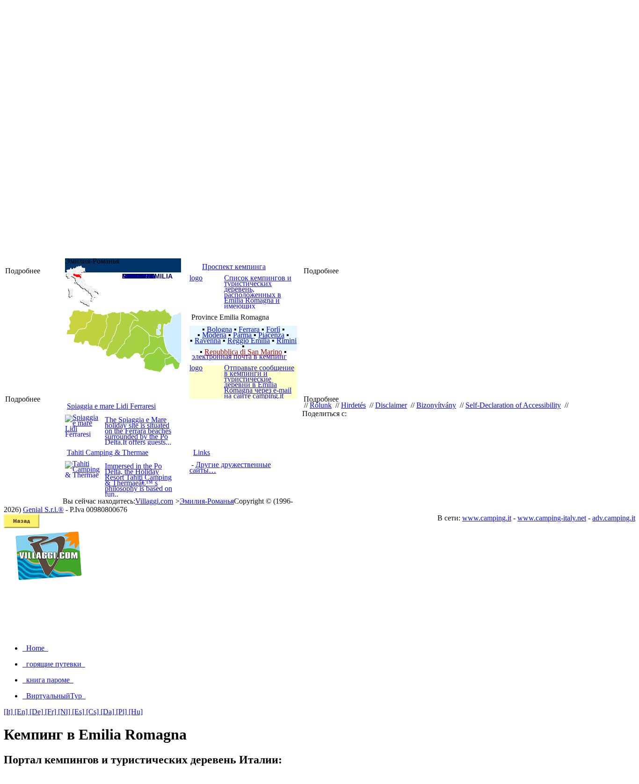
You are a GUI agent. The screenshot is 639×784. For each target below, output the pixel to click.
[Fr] (51, 712)
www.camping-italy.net (551, 518)
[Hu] (136, 712)
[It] (9, 712)
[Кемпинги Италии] (45, 590)
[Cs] (93, 712)
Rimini (286, 340)
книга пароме (47, 680)
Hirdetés (353, 405)
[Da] (108, 712)
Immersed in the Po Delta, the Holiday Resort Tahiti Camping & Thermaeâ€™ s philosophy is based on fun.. (138, 480)
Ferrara (249, 329)
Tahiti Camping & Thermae (107, 452)
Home (35, 648)
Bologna (219, 329)
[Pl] (122, 712)
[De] (37, 712)
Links (201, 452)
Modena (214, 335)
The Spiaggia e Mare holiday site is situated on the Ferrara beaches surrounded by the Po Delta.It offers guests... (138, 431)
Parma (242, 335)
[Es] (79, 712)
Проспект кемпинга (234, 267)
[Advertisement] (319, 615)
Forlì (273, 329)
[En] (22, 712)
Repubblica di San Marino (243, 352)
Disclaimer (391, 405)
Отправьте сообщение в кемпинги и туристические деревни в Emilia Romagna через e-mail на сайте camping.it (259, 382)
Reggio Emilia (248, 340)
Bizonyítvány (436, 405)
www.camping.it (486, 518)
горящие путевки (53, 664)
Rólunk (321, 405)
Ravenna (208, 340)
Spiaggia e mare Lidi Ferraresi (111, 406)
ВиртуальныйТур (54, 696)
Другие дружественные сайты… (230, 467)
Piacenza (271, 335)
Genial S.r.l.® (43, 509)
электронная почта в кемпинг (239, 356)
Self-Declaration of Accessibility (513, 405)
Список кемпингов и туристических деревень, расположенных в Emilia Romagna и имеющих (257, 292)
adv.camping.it (613, 518)
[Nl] (65, 712)
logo (196, 278)
